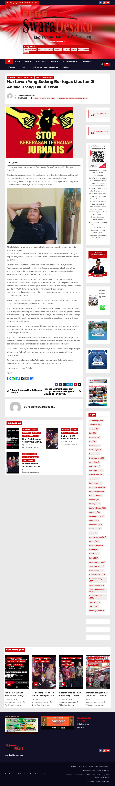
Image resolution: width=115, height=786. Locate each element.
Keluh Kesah (36, 433)
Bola (92, 441)
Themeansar (48, 774)
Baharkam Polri (83, 49)
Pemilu (94, 541)
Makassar (94, 512)
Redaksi (66, 67)
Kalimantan (95, 483)
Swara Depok (96, 570)
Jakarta (94, 479)
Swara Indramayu (96, 580)
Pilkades (94, 554)
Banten (26, 52)
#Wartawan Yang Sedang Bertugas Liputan (72, 98)
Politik (53, 61)
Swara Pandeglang (96, 590)
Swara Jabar (33, 436)
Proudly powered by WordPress (17, 774)
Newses (38, 774)
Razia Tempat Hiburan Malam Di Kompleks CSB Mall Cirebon (43, 695)
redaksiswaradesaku (26, 95)
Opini (24, 67)
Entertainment (97, 458)
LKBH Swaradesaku (102, 767)
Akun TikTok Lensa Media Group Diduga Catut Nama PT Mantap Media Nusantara (16, 697)
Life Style (12, 67)
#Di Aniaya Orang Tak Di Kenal (44, 98)
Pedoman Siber (84, 717)
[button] (102, 64)
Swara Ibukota (97, 575)
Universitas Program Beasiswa (45, 67)
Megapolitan (96, 516)
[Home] (9, 61)
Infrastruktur (96, 475)
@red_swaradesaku (103, 113)
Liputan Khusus (69, 61)
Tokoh (93, 606)
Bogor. (74, 49)
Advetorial (95, 425)
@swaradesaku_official (104, 131)
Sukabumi (58, 49)
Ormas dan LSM (97, 537)
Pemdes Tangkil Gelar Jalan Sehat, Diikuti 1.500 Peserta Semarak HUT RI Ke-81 (98, 697)
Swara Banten (97, 562)
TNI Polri (94, 602)
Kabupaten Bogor (30, 49)
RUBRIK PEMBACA (103, 771)
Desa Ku (95, 450)
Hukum (20, 77)
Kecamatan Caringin (45, 49)
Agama (94, 429)
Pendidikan (96, 545)
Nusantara (40, 61)
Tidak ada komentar (13, 705)
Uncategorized (97, 610)
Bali (92, 433)
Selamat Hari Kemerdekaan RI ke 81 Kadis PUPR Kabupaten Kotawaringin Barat (87, 776)
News (27, 61)
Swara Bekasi (96, 566)
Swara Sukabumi (47, 77)
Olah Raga (86, 61)
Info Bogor (26, 433)
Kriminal (94, 500)
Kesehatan (95, 495)
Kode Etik (81, 721)
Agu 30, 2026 (27, 445)
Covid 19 (67, 49)
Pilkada (94, 550)
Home (17, 61)
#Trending (11, 77)
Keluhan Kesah (28, 77)
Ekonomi (94, 454)
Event (34, 454)
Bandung (94, 437)
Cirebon (74, 429)
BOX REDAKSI (82, 767)
